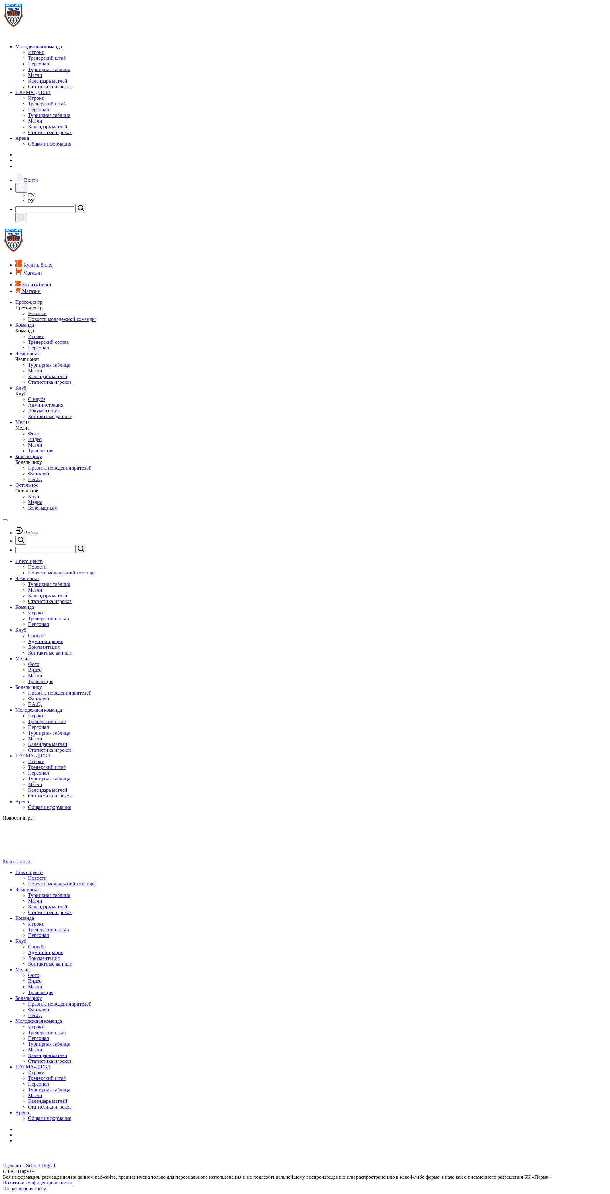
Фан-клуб (38, 473)
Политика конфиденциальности (37, 1182)
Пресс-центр (29, 302)
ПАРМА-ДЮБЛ (33, 92)
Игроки (36, 52)
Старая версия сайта (24, 1188)
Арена (22, 138)
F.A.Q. (35, 479)
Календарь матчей (47, 81)
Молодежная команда (38, 46)
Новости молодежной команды (62, 319)
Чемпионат (27, 353)
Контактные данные (50, 416)
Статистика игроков (50, 86)
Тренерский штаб (47, 58)
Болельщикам (43, 508)
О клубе (36, 399)
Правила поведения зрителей (60, 468)
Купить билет (17, 861)
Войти (30, 180)
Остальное (26, 485)
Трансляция (40, 450)
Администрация (45, 405)
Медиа (22, 422)
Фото (33, 433)
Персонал (38, 63)
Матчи (35, 75)
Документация (44, 410)
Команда (24, 325)
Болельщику (28, 456)
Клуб (20, 387)
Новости (37, 313)
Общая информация (49, 143)
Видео (35, 439)
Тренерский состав (48, 342)
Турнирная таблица (49, 69)
